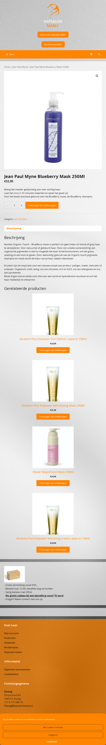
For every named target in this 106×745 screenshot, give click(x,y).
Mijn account (11, 633)
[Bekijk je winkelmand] (91, 54)
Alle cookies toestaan (53, 727)
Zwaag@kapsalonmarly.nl (18, 705)
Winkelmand (11, 647)
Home (7, 66)
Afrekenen (9, 642)
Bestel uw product (53, 44)
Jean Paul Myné (20, 66)
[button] (97, 75)
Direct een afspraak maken (53, 34)
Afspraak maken (13, 652)
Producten (9, 638)
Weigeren (53, 734)
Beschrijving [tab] (14, 228)
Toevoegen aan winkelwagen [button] (53, 350)
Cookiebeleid (51, 741)
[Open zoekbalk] (99, 54)
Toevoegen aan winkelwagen (42, 205)
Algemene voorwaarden (17, 669)
